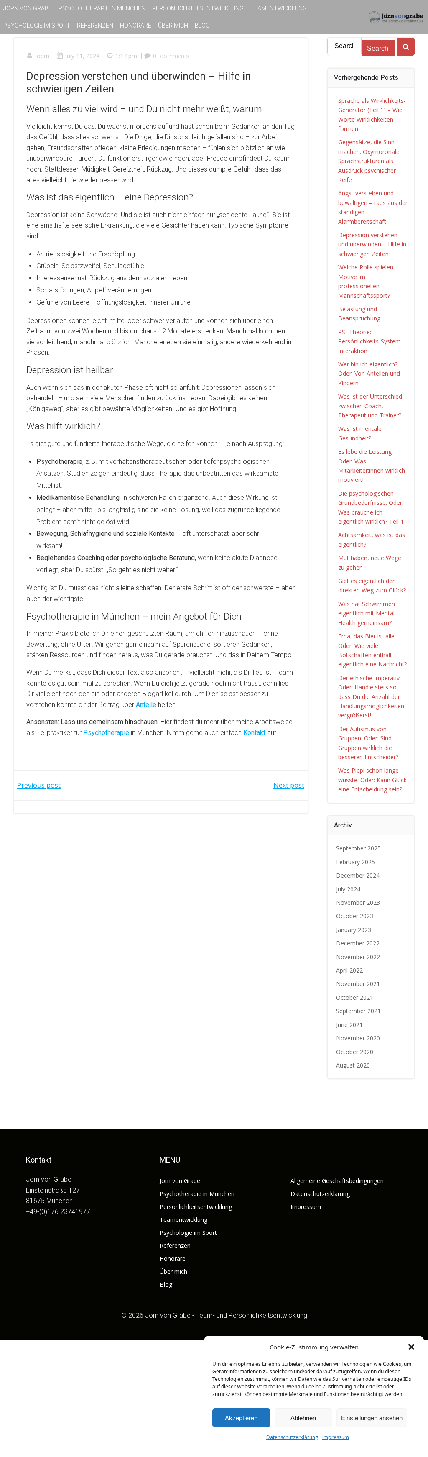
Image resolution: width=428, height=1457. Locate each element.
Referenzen (95, 25)
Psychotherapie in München (102, 8)
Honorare (135, 25)
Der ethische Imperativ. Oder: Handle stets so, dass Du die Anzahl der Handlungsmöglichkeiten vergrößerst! (371, 697)
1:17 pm (126, 56)
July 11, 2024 (82, 56)
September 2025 (358, 848)
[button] (411, 1347)
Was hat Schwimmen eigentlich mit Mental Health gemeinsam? (366, 613)
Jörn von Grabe (27, 8)
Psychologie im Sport (36, 25)
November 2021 (358, 984)
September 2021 (358, 1011)
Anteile (146, 705)
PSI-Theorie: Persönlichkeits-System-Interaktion (370, 341)
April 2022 (349, 970)
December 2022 (358, 943)
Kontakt (254, 733)
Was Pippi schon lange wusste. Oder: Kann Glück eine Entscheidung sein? (372, 779)
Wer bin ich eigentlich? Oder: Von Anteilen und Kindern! (369, 373)
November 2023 (358, 902)
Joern (42, 56)
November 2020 (358, 1038)
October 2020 (354, 1052)
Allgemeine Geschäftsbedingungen (337, 1181)
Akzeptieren (241, 1417)
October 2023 (354, 916)
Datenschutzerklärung (292, 1437)
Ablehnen (303, 1417)
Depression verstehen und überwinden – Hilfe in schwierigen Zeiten (372, 244)
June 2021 (349, 1025)
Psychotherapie (106, 733)
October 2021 (354, 997)
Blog (202, 25)
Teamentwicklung (278, 8)
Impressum (335, 1437)
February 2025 (355, 862)
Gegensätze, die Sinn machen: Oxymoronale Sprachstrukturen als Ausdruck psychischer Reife (369, 161)
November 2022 (358, 957)
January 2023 (353, 930)
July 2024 (348, 889)
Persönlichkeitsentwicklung (198, 8)
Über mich (173, 25)
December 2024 (358, 875)
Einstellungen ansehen (372, 1417)
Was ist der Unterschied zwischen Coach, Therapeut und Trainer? (370, 405)
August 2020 (353, 1065)
